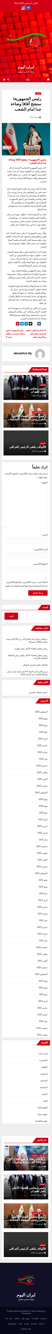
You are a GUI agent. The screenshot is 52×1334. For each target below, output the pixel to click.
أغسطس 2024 (41, 873)
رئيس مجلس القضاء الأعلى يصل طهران (29, 389)
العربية (44, 1094)
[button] (8, 79)
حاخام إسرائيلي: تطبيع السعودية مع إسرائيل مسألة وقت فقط (36, 333)
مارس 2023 (42, 927)
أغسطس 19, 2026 (37, 1253)
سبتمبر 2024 (42, 866)
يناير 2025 (43, 840)
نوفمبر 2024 (42, 853)
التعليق (44, 483)
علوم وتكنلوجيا (41, 1121)
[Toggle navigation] (28, 79)
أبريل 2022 (42, 1001)
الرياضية (44, 1074)
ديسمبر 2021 (41, 1028)
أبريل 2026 (42, 739)
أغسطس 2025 (41, 792)
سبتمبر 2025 (42, 786)
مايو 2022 (43, 994)
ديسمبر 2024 (41, 846)
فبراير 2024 (42, 914)
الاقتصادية (43, 1060)
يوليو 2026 (43, 718)
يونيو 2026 (43, 725)
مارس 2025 (42, 826)
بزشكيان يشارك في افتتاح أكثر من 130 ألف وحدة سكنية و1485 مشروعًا (27, 1162)
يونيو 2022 (43, 988)
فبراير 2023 (42, 934)
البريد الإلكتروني (40, 549)
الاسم (45, 535)
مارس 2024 (42, 907)
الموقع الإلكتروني (40, 564)
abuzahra (20, 353)
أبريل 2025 (42, 819)
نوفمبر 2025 (42, 772)
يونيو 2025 (43, 806)
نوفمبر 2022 (42, 954)
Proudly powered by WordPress (18, 1311)
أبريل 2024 (42, 900)
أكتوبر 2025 (42, 779)
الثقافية (44, 1067)
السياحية (43, 1080)
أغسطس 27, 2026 (37, 1166)
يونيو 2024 (43, 887)
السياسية (38, 93)
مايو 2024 (43, 893)
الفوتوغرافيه (42, 1107)
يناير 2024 (43, 920)
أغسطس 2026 (41, 712)
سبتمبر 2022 (42, 967)
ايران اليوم (26, 66)
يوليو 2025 (43, 799)
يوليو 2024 (43, 880)
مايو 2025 (43, 813)
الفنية (45, 1101)
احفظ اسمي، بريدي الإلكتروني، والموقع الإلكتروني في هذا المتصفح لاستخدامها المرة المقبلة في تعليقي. (26, 584)
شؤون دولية (42, 1114)
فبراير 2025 (42, 833)
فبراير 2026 (42, 752)
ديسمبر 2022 (41, 947)
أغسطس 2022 (41, 974)
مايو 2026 (43, 732)
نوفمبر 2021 (42, 1035)
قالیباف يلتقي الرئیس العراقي (27, 447)
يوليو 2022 (43, 981)
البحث (45, 607)
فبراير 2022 (42, 1014)
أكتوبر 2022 (42, 961)
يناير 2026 (43, 759)
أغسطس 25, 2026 (37, 1195)
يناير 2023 (43, 940)
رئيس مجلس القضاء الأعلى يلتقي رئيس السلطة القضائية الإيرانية (28, 419)
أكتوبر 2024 (42, 860)
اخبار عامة (42, 412)
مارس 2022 (42, 1008)
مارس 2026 (42, 745)
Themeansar (26, 1313)
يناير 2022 (43, 1021)
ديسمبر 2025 (41, 766)
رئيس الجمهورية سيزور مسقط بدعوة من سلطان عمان (15, 333)
